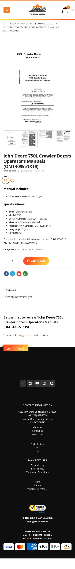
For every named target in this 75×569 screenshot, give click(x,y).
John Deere (20, 249)
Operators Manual (35, 249)
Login (37, 451)
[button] (6, 10)
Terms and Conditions (37, 472)
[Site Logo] (37, 9)
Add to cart (38, 260)
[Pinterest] (51, 383)
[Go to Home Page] (4, 23)
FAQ (38, 447)
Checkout (37, 485)
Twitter (12, 274)
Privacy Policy (37, 465)
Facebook (6, 274)
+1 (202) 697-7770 (37, 415)
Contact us (37, 430)
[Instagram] (44, 383)
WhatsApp (25, 274)
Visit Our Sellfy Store (37, 488)
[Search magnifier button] (5, 180)
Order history (37, 444)
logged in (24, 335)
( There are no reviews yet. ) (31, 170)
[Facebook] (23, 383)
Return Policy (37, 468)
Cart (37, 481)
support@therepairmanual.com (37, 419)
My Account (37, 434)
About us (37, 427)
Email (19, 274)
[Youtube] (37, 383)
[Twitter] (30, 383)
